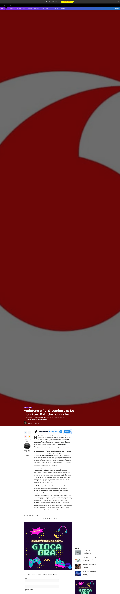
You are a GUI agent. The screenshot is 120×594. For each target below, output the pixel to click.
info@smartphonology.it (7, 5)
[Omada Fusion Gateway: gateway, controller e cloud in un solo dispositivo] (78, 552)
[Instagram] (111, 5)
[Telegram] (116, 5)
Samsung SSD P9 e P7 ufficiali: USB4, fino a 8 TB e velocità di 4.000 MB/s (89, 566)
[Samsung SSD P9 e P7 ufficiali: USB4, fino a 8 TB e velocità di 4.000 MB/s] (78, 566)
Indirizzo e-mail (28, 584)
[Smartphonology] (6, 8)
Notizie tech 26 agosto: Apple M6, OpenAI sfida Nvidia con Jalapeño (89, 573)
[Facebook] (106, 5)
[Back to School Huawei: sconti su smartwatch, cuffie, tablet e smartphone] (78, 559)
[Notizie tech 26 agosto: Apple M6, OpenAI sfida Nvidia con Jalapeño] (78, 573)
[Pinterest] (109, 5)
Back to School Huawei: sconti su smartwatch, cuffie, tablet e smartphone (89, 559)
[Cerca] (118, 8)
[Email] (29, 436)
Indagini (25, 407)
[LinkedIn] (112, 5)
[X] (108, 5)
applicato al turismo (64, 447)
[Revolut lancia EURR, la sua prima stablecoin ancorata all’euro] (27, 446)
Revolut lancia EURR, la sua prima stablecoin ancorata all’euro (27, 453)
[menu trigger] (2, 8)
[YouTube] (113, 5)
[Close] (118, 1)
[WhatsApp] (118, 5)
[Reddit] (115, 5)
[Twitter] (29, 432)
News (30, 407)
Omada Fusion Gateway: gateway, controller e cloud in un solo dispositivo (89, 552)
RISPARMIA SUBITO (67, 1)
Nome (26, 578)
